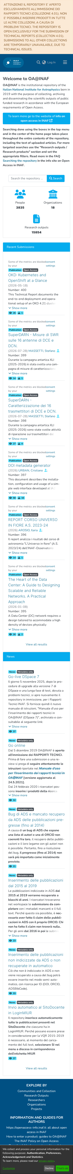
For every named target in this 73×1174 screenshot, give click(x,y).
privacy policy (46, 1161)
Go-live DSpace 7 (23, 676)
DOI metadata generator (29, 465)
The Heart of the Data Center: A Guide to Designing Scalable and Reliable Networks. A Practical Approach (34, 590)
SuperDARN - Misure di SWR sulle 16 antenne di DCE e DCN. (33, 340)
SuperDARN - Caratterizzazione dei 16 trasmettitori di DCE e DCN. (32, 405)
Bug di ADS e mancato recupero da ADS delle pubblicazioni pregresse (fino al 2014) (36, 820)
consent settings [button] (50, 263)
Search (57, 178)
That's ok (62, 1168)
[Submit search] (38, 62)
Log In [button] (51, 62)
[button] (18, 308)
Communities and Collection (37, 1091)
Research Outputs (36, 1096)
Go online (16, 745)
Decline (49, 1168)
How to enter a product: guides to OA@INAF (36, 1137)
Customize (9, 1168)
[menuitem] (44, 62)
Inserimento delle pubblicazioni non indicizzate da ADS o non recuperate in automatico (35, 960)
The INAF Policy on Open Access (36, 1141)
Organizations (36, 1104)
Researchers (36, 1100)
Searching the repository (20, 161)
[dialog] (36, 1159)
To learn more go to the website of (36, 118)
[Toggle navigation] (65, 62)
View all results (36, 644)
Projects (36, 1109)
